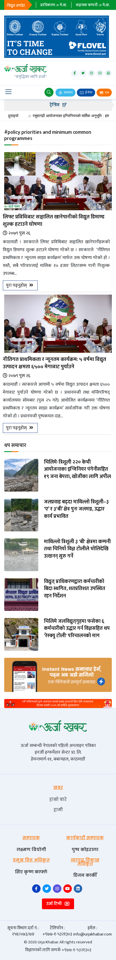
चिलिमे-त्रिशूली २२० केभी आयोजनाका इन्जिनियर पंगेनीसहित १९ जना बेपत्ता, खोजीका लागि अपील (77, 469)
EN (106, 92)
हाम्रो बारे (58, 799)
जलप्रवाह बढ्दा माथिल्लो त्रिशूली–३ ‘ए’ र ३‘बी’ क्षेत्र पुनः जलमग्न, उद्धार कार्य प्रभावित (76, 509)
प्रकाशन (68, 92)
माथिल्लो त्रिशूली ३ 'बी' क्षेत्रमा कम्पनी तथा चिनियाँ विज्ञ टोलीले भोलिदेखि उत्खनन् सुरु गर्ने (77, 549)
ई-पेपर (88, 92)
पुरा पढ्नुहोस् (17, 285)
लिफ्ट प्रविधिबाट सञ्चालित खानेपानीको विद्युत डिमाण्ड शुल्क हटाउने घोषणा (53, 220)
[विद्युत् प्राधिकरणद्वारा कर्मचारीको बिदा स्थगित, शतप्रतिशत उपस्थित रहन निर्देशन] (21, 594)
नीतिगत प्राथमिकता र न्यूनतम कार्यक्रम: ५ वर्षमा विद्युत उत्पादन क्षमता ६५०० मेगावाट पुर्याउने (54, 363)
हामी (58, 810)
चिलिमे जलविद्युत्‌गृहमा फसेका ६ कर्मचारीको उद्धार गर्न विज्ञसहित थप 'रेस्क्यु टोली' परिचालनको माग (77, 628)
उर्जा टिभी (54, 904)
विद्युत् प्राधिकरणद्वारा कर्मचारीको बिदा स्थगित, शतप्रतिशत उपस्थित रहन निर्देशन (74, 589)
